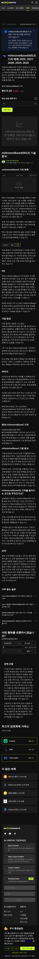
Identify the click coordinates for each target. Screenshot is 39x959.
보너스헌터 (20, 8)
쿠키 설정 (31, 956)
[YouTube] (10, 833)
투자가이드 (24, 922)
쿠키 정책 (29, 941)
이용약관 (7, 956)
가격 (3, 24)
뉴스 (21, 911)
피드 (3, 8)
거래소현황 (24, 918)
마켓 (27, 8)
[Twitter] (5, 833)
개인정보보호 (15, 956)
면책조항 (24, 956)
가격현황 (23, 915)
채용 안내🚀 (8, 915)
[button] (19, 597)
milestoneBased (12, 24)
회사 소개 (7, 911)
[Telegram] (14, 833)
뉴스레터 (10, 8)
